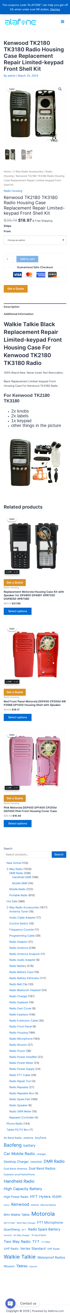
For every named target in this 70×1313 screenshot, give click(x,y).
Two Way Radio (17, 1241)
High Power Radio (16, 1197)
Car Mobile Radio (19, 1153)
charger (41, 1154)
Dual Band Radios (42, 1168)
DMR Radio (54, 1161)
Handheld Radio (19, 1181)
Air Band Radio (13, 1137)
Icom (56, 1196)
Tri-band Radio (38, 1235)
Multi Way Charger (26, 1223)
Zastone (33, 1266)
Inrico (7, 1205)
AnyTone (40, 1137)
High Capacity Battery (23, 1189)
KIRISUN (35, 1205)
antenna (28, 1137)
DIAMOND (36, 1161)
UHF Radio (11, 1248)
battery (29, 1145)
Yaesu (21, 1265)
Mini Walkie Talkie (17, 1214)
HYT (34, 1196)
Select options (17, 611)
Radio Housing (13, 191)
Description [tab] (11, 306)
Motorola (43, 1214)
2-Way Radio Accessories (28, 171)
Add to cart (27, 259)
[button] (60, 89)
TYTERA (45, 1242)
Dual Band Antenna (15, 1168)
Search (8, 848)
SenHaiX (8, 1235)
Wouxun (9, 1266)
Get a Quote (15, 288)
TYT (35, 1242)
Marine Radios (48, 1205)
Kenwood (20, 1204)
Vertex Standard (33, 1248)
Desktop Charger (16, 1161)
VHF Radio (53, 1248)
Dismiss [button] (55, 9)
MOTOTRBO (9, 1223)
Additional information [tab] (18, 314)
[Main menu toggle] (62, 21)
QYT (23, 1229)
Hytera (45, 1196)
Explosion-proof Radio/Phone (19, 1174)
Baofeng (13, 1145)
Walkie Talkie (20, 1257)
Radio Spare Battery (44, 1229)
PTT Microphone (50, 1222)
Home (7, 171)
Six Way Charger (21, 1235)
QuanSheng (12, 1229)
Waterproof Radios (51, 1257)
